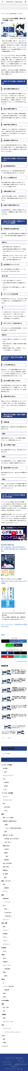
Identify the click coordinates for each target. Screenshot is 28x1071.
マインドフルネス (21, 47)
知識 (4, 634)
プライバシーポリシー (7, 1062)
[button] (18, 645)
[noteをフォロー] (20, 656)
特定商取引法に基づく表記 (21, 1064)
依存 (23, 210)
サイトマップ (21, 1062)
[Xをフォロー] (20, 652)
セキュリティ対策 (7, 1064)
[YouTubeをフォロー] (7, 656)
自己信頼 (3, 210)
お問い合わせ (14, 1066)
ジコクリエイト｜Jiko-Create (14, 2)
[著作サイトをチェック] (7, 652)
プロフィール (21, 1060)
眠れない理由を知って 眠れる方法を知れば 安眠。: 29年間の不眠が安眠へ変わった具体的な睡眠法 (13, 549)
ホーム (7, 1060)
